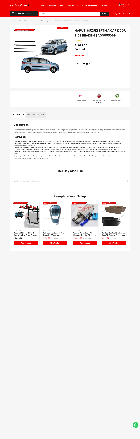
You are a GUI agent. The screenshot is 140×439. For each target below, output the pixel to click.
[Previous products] (12, 181)
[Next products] (128, 181)
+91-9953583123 (124, 14)
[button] (79, 40)
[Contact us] (135, 425)
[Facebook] (84, 64)
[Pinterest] (90, 64)
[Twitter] (87, 64)
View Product (26, 243)
